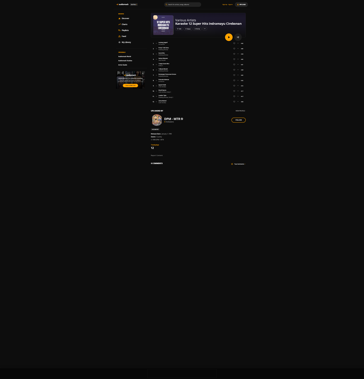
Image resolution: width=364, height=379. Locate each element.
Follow (239, 120)
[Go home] (122, 4)
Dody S (160, 65)
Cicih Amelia (162, 87)
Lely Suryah (162, 60)
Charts (124, 24)
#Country (155, 129)
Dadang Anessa (163, 49)
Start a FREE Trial (130, 85)
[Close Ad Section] (143, 73)
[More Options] (238, 43)
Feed (124, 36)
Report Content (157, 155)
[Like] (234, 43)
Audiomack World (124, 56)
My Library (126, 42)
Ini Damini (161, 44)
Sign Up (224, 4)
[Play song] (229, 37)
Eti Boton (161, 81)
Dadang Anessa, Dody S (165, 97)
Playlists (125, 30)
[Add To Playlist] (156, 43)
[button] (198, 43)
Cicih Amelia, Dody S (164, 92)
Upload (242, 4)
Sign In (230, 4)
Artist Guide (122, 65)
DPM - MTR (172, 118)
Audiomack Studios (125, 61)
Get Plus (134, 4)
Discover (125, 18)
